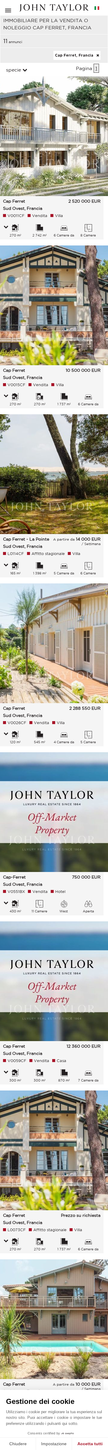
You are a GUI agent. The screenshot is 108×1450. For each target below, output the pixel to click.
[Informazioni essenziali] (6, 227)
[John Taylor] (54, 8)
